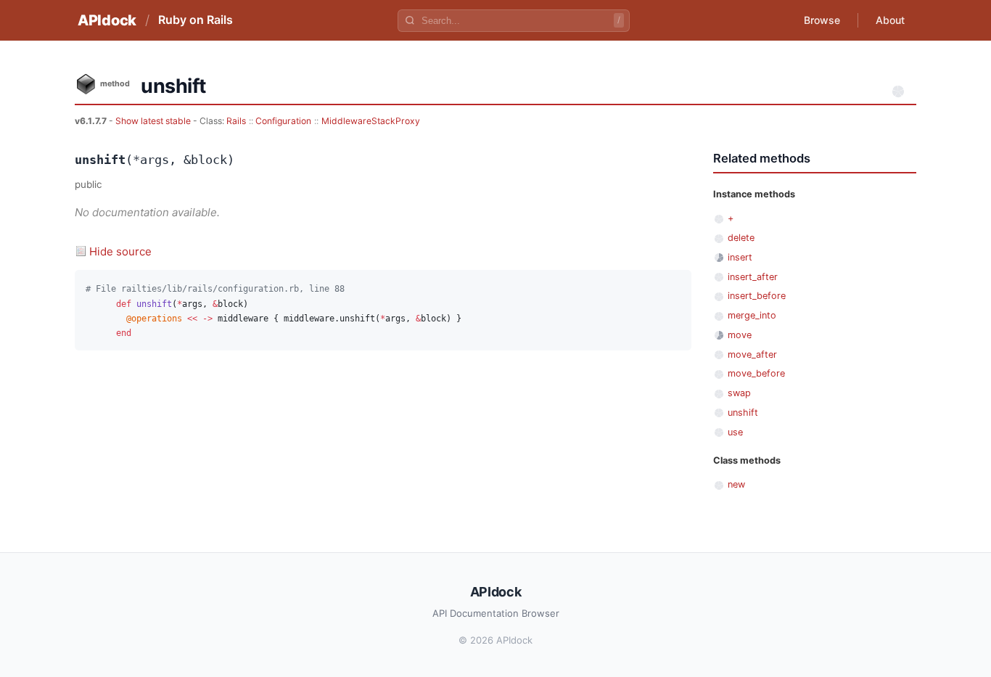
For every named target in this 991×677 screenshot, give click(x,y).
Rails (236, 120)
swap (739, 392)
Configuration (283, 120)
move (740, 334)
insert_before (757, 295)
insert (740, 257)
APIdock (107, 20)
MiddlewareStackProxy (370, 120)
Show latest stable (154, 120)
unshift (743, 412)
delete (741, 237)
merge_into (752, 315)
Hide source (120, 251)
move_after (752, 354)
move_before (756, 373)
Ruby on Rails (195, 19)
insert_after (753, 276)
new (736, 484)
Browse (822, 20)
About (890, 20)
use (735, 432)
